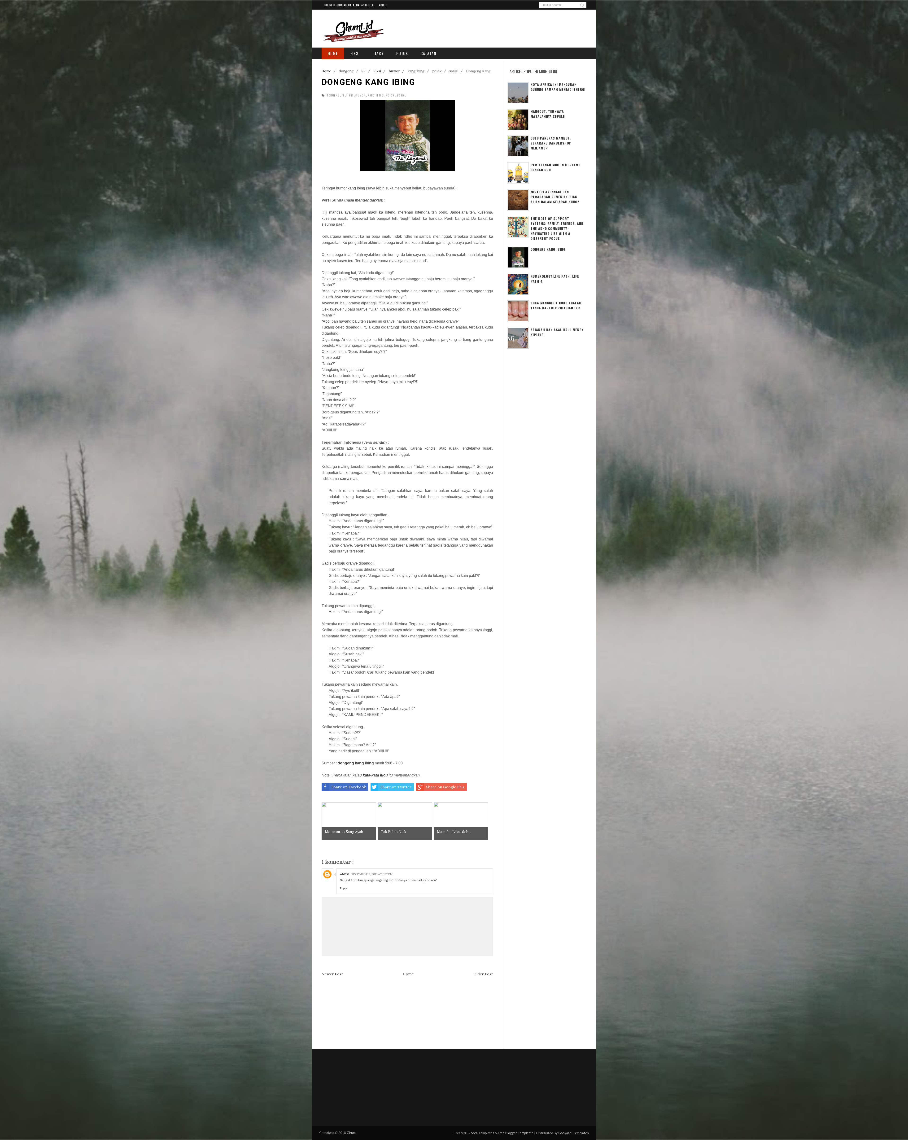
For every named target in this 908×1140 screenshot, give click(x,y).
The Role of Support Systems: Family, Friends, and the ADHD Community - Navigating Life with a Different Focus (557, 228)
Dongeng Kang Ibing (548, 249)
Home (408, 974)
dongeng (333, 95)
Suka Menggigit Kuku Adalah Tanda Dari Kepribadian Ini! (556, 305)
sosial (401, 95)
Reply (343, 888)
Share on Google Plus (445, 787)
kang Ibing (356, 188)
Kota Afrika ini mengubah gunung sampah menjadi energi (558, 87)
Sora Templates (482, 1133)
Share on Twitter (395, 787)
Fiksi (355, 53)
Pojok (402, 53)
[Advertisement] (529, 27)
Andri (344, 874)
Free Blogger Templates (515, 1133)
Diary (378, 53)
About (383, 5)
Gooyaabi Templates (573, 1133)
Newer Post (332, 974)
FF (343, 95)
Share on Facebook (349, 787)
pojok (390, 95)
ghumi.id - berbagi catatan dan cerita (348, 5)
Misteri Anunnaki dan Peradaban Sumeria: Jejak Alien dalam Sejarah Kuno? (555, 196)
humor (360, 95)
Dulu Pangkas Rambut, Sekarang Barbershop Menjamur (551, 143)
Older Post (483, 974)
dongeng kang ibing (356, 763)
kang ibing (376, 95)
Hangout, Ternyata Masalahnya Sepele (548, 114)
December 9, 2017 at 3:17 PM (372, 874)
